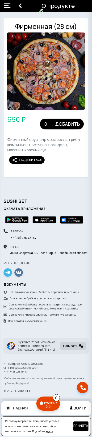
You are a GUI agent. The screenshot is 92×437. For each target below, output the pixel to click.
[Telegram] (8, 272)
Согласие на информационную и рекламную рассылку (42, 314)
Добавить (67, 124)
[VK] (18, 272)
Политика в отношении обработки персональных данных (44, 292)
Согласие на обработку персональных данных (38, 298)
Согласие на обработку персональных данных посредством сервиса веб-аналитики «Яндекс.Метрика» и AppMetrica (45, 306)
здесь (49, 431)
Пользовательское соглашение (27, 321)
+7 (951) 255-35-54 (23, 238)
